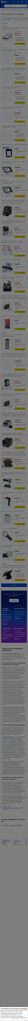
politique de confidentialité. (20, 1017)
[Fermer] (26, 1009)
